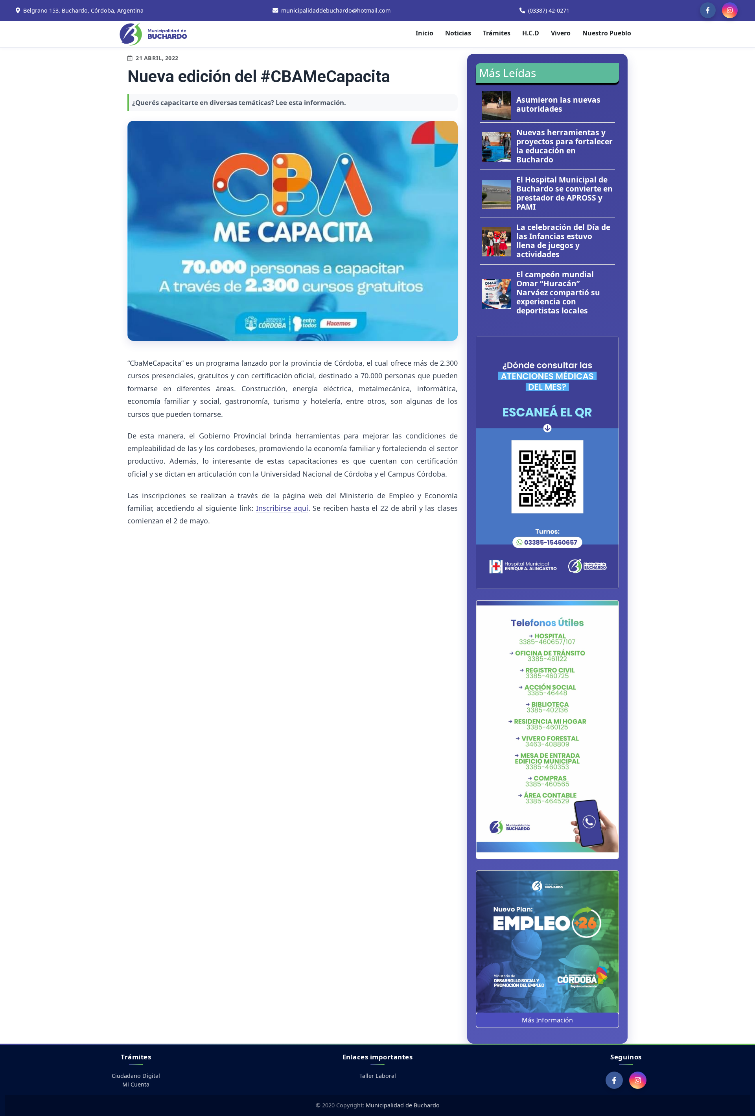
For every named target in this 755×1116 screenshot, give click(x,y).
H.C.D (530, 33)
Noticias (458, 33)
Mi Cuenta (135, 1084)
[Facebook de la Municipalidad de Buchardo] (708, 10)
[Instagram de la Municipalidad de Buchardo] (730, 10)
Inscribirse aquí (282, 508)
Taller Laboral (377, 1075)
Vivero (561, 33)
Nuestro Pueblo (606, 33)
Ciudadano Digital (136, 1075)
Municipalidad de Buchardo (403, 1105)
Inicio (424, 33)
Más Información (547, 1020)
